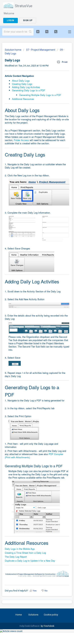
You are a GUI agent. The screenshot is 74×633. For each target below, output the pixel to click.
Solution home (13, 49)
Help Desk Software (30, 626)
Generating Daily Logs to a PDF (28, 90)
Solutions (33, 614)
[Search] (30, 31)
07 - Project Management (40, 49)
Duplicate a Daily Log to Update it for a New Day (30, 560)
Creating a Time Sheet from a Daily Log (25, 552)
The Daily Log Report (16, 556)
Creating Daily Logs (22, 84)
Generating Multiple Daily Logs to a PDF (40, 95)
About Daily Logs (21, 80)
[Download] (30, 323)
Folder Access (21, 140)
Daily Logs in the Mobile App (20, 548)
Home (18, 614)
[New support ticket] (38, 31)
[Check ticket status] (47, 31)
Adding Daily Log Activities (26, 87)
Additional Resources (23, 99)
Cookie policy (51, 614)
